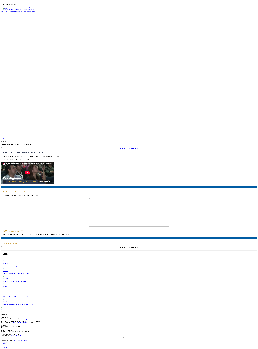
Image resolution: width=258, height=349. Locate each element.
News (8, 45)
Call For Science (8, 52)
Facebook (5, 342)
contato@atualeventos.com (20, 322)
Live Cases (9, 75)
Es (3, 138)
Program (6, 58)
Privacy (15, 340)
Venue (8, 41)
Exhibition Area (10, 115)
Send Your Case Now (9, 238)
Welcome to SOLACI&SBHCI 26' (14, 25)
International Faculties (12, 68)
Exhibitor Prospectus (11, 109)
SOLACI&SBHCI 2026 (9, 18)
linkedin (5, 346)
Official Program (10, 65)
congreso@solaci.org (29, 319)
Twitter (4, 343)
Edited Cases (10, 78)
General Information (11, 35)
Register (6, 48)
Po (3, 139)
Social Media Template (12, 132)
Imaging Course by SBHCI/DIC (14, 95)
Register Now (7, 187)
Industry (6, 99)
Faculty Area (7, 122)
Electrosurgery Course (12, 92)
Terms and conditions (22, 340)
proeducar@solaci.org (10, 328)
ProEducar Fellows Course (13, 88)
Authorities (9, 38)
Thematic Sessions (11, 85)
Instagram (5, 347)
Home (6, 15)
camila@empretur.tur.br (16, 335)
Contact (6, 119)
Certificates (7, 55)
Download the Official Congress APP (15, 28)
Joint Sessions (10, 72)
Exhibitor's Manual (11, 112)
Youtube (5, 344)
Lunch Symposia (11, 82)
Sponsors (9, 105)
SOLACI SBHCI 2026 (6, 2)
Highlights (9, 31)
